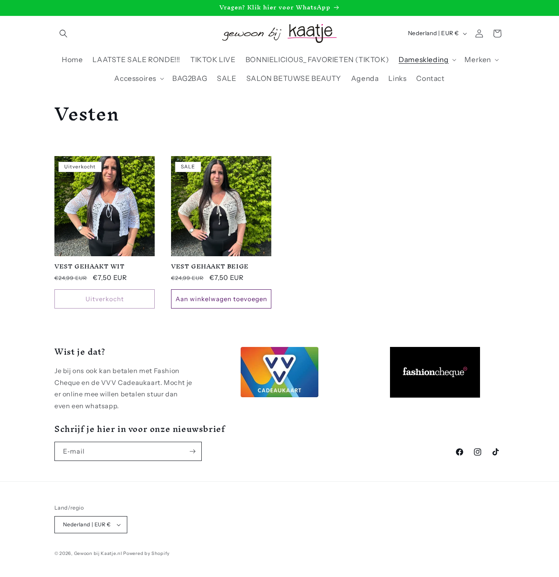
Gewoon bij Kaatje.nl (98, 553)
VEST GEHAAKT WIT (89, 266)
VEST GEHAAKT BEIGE (210, 266)
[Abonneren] (192, 451)
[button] (63, 33)
